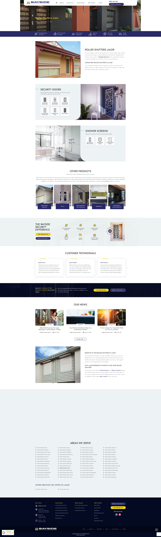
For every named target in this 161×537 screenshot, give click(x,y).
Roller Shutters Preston (42, 459)
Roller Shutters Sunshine (87, 452)
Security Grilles (97, 507)
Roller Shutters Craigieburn (111, 459)
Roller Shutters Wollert (110, 450)
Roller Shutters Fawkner (110, 472)
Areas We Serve (43, 21)
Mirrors (95, 515)
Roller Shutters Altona (65, 447)
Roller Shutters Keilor (64, 456)
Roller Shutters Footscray (43, 456)
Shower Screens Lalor (42, 489)
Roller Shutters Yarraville (88, 463)
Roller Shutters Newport (110, 456)
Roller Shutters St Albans (65, 459)
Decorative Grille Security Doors (61, 513)
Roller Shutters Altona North (66, 472)
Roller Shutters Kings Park (88, 475)
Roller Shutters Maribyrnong (66, 454)
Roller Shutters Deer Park (110, 447)
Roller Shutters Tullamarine (66, 463)
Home (36, 21)
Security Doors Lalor (64, 489)
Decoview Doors (58, 518)
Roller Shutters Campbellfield (89, 472)
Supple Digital (82, 535)
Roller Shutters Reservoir (88, 477)
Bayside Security (104, 57)
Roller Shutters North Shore (43, 477)
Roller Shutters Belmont (42, 466)
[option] (44, 195)
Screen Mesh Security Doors (61, 505)
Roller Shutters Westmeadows (44, 472)
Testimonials (99, 529)
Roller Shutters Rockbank (65, 452)
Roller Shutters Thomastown (43, 461)
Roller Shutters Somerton (110, 461)
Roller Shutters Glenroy (87, 466)
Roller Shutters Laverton (110, 475)
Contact (100, 3)
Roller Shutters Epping (110, 454)
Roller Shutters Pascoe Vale (111, 468)
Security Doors (70, 3)
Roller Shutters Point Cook (66, 477)
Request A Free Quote (115, 4)
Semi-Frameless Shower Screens (81, 505)
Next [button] (127, 195)
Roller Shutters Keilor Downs (66, 475)
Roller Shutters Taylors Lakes (43, 454)
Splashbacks (96, 510)
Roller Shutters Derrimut (65, 466)
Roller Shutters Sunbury (87, 470)
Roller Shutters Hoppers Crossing (112, 466)
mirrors (107, 181)
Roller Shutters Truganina (65, 461)
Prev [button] (33, 195)
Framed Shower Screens (80, 507)
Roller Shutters (97, 505)
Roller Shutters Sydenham (88, 459)
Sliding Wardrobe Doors (99, 513)
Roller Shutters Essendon (110, 452)
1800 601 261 (113, 1)
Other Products (91, 3)
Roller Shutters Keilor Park (43, 468)
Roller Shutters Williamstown (111, 470)
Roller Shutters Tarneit (42, 447)
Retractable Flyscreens (98, 520)
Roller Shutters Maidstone (88, 468)
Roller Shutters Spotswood (66, 470)
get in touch (103, 376)
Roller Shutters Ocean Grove (43, 452)
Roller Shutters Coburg (87, 447)
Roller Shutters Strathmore (43, 463)
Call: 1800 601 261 (43, 234)
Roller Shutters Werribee (42, 450)
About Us (62, 3)
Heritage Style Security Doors (61, 507)
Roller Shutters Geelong (65, 450)
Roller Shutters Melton (87, 456)
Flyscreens (96, 518)
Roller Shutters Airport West (111, 463)
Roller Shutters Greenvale (43, 475)
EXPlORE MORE (79, 339)
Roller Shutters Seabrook (110, 477)
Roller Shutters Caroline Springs (89, 454)
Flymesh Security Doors (60, 515)
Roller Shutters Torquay (87, 450)
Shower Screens (80, 3)
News (107, 529)
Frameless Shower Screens (80, 510)
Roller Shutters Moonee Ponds (89, 461)
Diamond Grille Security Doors (61, 510)
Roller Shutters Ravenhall (43, 470)
